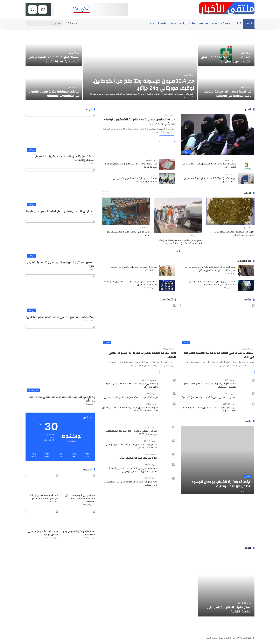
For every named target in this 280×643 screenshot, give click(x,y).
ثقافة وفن (203, 23)
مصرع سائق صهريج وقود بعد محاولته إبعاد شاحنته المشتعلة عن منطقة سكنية (180, 241)
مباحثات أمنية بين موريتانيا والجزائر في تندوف (134, 267)
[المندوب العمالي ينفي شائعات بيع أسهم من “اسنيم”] (253, 393)
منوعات (173, 23)
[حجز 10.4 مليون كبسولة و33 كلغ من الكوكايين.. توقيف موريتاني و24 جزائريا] (140, 66)
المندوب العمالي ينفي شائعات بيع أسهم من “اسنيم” (209, 397)
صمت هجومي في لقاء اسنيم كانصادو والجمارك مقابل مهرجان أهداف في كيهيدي (132, 470)
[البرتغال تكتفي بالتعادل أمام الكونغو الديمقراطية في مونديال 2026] (173, 427)
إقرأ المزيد (166, 138)
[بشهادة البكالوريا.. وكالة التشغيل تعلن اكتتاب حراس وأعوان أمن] (226, 49)
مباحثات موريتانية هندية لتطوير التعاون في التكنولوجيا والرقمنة (54, 93)
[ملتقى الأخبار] (226, 8)
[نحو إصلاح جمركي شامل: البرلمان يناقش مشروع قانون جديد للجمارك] (253, 403)
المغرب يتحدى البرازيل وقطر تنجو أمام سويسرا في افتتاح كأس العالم (131, 446)
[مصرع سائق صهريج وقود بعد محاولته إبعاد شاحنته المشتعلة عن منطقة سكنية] (178, 215)
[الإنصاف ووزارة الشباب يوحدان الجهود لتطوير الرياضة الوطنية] (217, 460)
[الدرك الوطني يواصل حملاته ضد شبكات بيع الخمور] (126, 211)
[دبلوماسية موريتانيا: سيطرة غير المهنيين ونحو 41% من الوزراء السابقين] (167, 285)
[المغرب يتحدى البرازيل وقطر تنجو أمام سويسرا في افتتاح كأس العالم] (173, 440)
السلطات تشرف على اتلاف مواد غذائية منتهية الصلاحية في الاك (219, 355)
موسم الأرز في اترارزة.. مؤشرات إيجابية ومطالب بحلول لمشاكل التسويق (209, 385)
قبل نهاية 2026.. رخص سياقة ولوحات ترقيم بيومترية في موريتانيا (228, 93)
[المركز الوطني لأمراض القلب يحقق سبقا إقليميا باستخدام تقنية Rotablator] (79, 483)
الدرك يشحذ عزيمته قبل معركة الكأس (138, 458)
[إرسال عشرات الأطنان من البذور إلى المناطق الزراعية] (42, 519)
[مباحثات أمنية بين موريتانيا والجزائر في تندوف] (167, 270)
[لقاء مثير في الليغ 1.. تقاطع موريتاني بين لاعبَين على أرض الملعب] (173, 478)
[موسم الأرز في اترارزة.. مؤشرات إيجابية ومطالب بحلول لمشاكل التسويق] (253, 380)
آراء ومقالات (226, 23)
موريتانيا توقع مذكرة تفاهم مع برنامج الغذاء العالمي (131, 397)
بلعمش (208, 638)
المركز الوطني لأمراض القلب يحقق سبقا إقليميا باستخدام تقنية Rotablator (80, 499)
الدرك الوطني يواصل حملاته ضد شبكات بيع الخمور (128, 233)
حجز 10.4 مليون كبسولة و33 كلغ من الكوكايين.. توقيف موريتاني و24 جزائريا (142, 84)
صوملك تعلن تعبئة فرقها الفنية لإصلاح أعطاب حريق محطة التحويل (54, 59)
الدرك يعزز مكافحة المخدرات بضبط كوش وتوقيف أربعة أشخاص (234, 233)
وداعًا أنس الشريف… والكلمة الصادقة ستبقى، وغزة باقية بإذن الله (131, 385)
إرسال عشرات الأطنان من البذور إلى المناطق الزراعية (43, 533)
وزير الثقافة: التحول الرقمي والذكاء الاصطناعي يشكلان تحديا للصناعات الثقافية (130, 409)
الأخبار (238, 23)
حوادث (192, 23)
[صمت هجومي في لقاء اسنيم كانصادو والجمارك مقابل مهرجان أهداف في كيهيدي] (173, 464)
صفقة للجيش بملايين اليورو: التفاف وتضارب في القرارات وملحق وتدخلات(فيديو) (212, 283)
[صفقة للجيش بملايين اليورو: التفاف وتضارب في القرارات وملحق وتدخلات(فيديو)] (246, 285)
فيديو (152, 23)
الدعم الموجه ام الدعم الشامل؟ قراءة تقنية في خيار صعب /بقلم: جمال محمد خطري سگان (210, 268)
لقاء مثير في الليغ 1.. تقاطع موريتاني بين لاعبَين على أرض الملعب (130, 483)
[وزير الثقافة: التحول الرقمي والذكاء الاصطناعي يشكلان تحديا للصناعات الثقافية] (174, 403)
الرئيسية (248, 23)
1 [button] (179, 251)
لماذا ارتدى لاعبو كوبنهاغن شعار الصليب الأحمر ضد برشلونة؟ (60, 211)
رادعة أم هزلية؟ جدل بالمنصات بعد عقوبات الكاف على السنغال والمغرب (64, 158)
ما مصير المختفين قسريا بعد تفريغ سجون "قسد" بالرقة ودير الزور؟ (61, 264)
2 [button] (177, 251)
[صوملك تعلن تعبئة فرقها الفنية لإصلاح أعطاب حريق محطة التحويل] (54, 49)
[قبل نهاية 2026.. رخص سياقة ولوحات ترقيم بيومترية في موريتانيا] (226, 83)
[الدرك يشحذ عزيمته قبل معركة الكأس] (173, 454)
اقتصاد (214, 23)
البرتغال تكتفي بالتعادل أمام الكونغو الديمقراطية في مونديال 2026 (131, 432)
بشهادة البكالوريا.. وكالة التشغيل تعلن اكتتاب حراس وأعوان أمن (226, 59)
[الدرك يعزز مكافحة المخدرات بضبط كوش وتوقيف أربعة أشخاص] (230, 211)
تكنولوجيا (162, 23)
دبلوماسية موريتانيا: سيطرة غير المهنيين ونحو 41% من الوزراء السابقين (130, 283)
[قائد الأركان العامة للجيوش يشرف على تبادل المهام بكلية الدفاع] (42, 483)
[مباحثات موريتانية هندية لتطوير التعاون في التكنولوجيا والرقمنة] (54, 83)
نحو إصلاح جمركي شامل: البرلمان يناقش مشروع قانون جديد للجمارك (209, 409)
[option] (140, 66)
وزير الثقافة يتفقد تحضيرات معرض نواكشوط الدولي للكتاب (142, 355)
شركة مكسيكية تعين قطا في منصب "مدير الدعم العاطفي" (60, 317)
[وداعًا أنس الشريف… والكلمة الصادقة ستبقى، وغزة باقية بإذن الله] (174, 380)
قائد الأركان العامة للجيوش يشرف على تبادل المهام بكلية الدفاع (43, 497)
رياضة (182, 23)
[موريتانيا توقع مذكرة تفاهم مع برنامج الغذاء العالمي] (174, 393)
